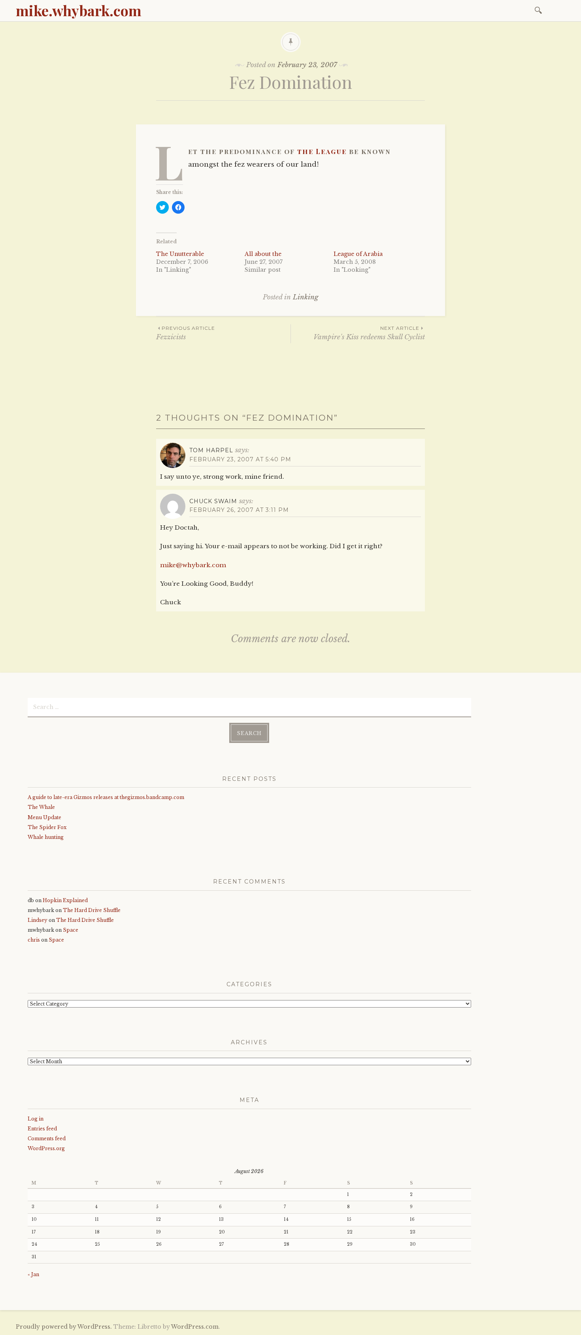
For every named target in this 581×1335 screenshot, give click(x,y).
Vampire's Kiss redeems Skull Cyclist (369, 333)
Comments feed (47, 1138)
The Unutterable (180, 254)
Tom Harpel (211, 450)
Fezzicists (185, 333)
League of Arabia (358, 254)
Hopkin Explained (65, 900)
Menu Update (44, 817)
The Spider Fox (47, 827)
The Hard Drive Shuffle (92, 910)
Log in (35, 1119)
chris (34, 940)
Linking (305, 297)
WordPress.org (46, 1148)
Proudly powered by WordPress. (64, 1326)
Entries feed (42, 1129)
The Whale (41, 807)
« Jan (33, 1274)
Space (70, 930)
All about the (263, 254)
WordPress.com (195, 1326)
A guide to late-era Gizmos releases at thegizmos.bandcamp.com (106, 797)
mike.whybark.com (78, 10)
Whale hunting (46, 837)
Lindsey (37, 920)
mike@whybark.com (193, 565)
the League (322, 151)
